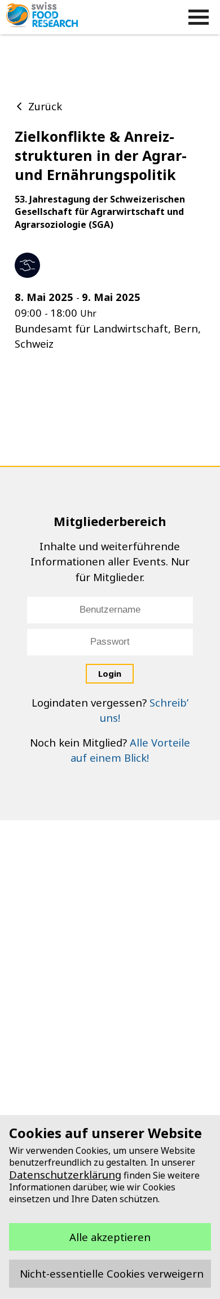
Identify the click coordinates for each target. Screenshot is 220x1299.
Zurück (45, 106)
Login (109, 673)
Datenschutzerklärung (65, 1174)
